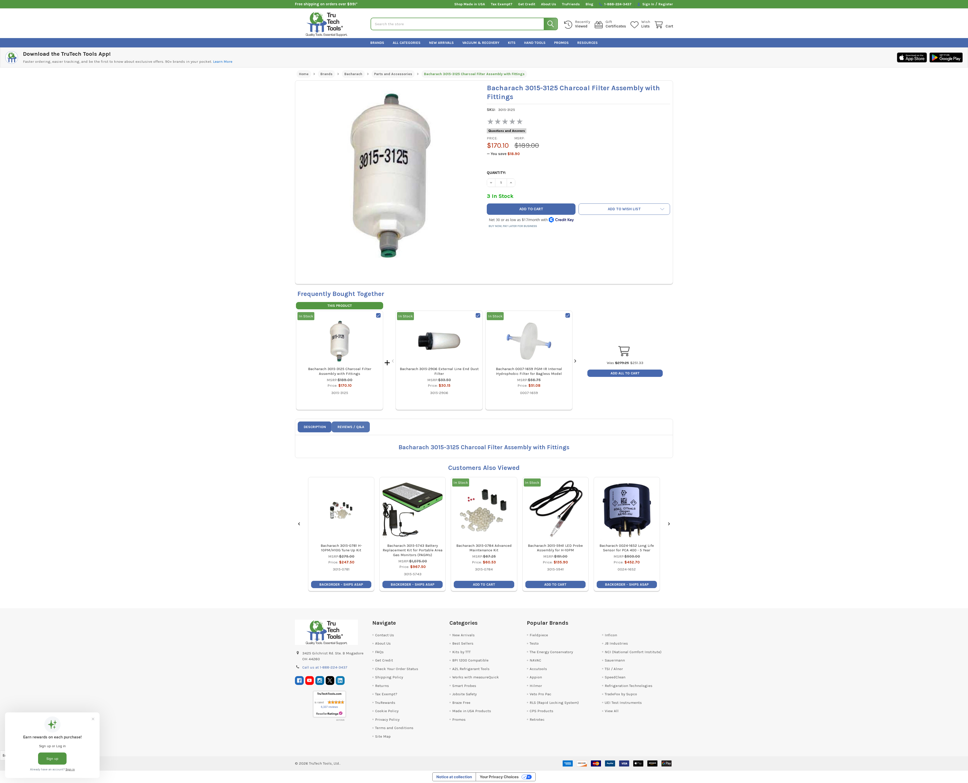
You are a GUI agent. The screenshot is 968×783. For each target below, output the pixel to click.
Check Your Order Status (396, 669)
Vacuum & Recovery (480, 43)
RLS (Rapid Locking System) (554, 702)
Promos (561, 43)
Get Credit (526, 4)
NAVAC (535, 660)
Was (618, 362)
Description (315, 427)
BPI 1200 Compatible (470, 660)
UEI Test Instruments (623, 702)
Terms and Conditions (394, 728)
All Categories (406, 43)
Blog (589, 4)
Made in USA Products (471, 711)
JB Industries (616, 643)
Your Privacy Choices (499, 776)
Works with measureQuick (475, 677)
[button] (624, 209)
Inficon (611, 635)
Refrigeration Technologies (628, 685)
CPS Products (541, 711)
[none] (389, 175)
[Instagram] (319, 680)
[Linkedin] (340, 680)
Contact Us (384, 635)
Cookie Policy (387, 711)
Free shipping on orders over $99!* (326, 4)
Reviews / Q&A (351, 427)
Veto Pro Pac (540, 694)
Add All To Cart (625, 373)
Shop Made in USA (469, 4)
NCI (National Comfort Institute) (633, 652)
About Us (548, 4)
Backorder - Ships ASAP (341, 584)
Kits (512, 43)
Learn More (222, 61)
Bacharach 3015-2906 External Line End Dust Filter (439, 371)
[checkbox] (378, 315)
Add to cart (484, 584)
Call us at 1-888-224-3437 (324, 667)
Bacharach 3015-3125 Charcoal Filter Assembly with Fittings (339, 371)
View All (612, 711)
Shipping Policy (389, 677)
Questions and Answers (506, 131)
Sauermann (615, 660)
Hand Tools (535, 43)
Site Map (383, 736)
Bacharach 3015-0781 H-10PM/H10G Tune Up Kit (341, 548)
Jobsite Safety (464, 694)
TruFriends (571, 4)
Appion (536, 677)
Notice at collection (454, 776)
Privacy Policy (387, 719)
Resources (587, 43)
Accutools (538, 669)
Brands (377, 43)
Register (665, 4)
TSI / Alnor (614, 669)
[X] (330, 680)
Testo (534, 643)
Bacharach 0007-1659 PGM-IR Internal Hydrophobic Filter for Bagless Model (529, 371)
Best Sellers (462, 643)
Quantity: (496, 172)
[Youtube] (309, 680)
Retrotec (537, 719)
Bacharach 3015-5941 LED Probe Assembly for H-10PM (555, 548)
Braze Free (461, 702)
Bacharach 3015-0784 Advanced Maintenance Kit (484, 548)
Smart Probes (464, 685)
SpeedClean (615, 677)
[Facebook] (299, 680)
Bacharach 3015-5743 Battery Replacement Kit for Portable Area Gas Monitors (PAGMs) (412, 550)
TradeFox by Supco (621, 694)
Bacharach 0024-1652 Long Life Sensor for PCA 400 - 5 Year (626, 548)
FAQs (379, 652)
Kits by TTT (461, 652)
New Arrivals (441, 43)
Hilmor (536, 685)
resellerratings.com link (329, 713)
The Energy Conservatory (551, 652)
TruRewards (385, 702)
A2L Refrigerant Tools (471, 669)
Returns (382, 685)
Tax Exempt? (501, 4)
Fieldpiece (539, 635)
